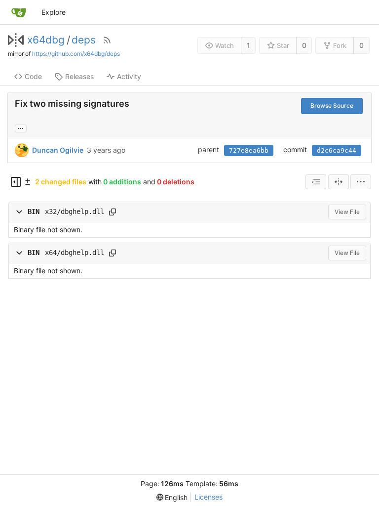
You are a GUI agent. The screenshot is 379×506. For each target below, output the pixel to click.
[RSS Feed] (107, 40)
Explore (53, 12)
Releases (79, 76)
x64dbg (46, 40)
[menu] (360, 181)
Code (33, 76)
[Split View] (338, 181)
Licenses (208, 497)
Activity (129, 76)
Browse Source (331, 105)
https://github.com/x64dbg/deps (76, 53)
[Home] (19, 12)
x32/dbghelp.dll (74, 211)
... (21, 127)
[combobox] (315, 181)
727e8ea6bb (248, 150)
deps (84, 40)
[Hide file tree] (16, 181)
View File (347, 211)
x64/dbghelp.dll (74, 252)
